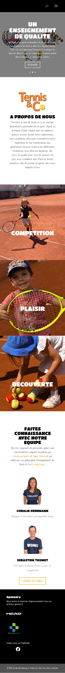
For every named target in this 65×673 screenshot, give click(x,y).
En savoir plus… (38, 464)
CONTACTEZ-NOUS (32, 581)
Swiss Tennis (39, 456)
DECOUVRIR (32, 64)
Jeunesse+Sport (21, 456)
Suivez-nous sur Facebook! (17, 643)
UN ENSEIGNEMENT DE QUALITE (32, 30)
